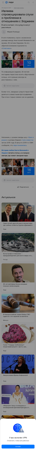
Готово (18, 446)
